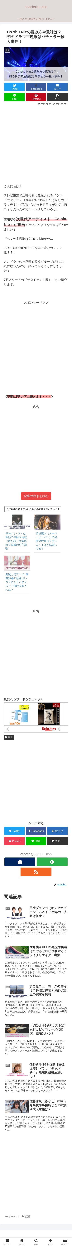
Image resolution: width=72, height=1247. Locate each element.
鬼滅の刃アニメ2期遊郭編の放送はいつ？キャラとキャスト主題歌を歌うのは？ (16, 582)
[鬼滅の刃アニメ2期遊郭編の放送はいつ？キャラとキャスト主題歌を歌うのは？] (17, 563)
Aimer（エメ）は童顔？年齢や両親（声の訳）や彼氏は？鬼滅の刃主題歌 (16, 541)
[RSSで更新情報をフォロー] (36, 872)
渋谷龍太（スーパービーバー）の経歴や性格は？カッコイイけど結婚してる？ (46, 541)
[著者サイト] (19, 861)
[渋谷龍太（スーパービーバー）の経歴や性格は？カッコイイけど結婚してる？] (47, 522)
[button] (64, 675)
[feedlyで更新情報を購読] (52, 861)
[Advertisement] (36, 144)
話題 (10, 737)
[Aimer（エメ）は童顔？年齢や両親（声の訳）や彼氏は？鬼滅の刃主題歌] (17, 522)
